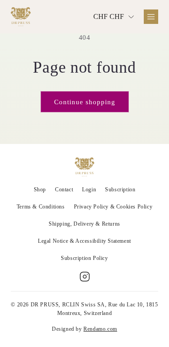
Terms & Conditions (41, 207)
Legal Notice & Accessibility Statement (84, 241)
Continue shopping (84, 102)
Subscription (120, 189)
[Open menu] (151, 16)
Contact (64, 189)
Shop (40, 189)
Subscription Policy (84, 258)
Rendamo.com (100, 329)
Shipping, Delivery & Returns (84, 224)
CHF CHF (108, 16)
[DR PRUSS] (21, 16)
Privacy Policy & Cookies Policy (113, 207)
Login (89, 189)
